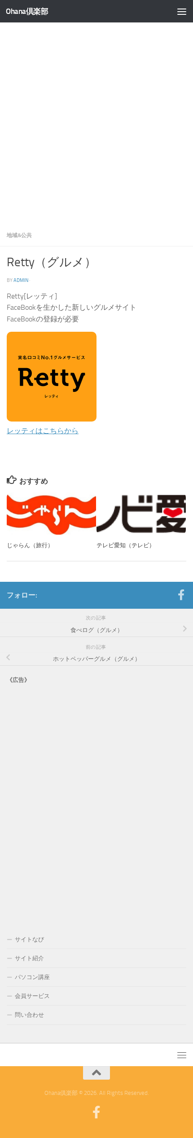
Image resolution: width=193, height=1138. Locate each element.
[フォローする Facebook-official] (180, 594)
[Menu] (182, 11)
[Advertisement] (96, 123)
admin (20, 280)
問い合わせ (29, 1014)
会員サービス (32, 996)
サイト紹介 (29, 958)
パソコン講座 (32, 977)
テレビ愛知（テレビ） (125, 545)
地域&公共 (19, 235)
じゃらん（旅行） (30, 545)
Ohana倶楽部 (27, 11)
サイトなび (29, 939)
